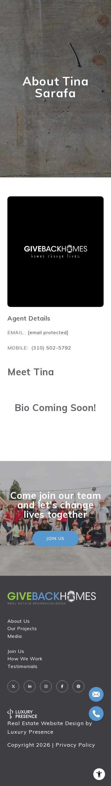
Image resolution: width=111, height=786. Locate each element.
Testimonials (22, 666)
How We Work (25, 659)
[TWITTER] (13, 686)
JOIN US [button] (55, 538)
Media (14, 636)
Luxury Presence (30, 731)
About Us (18, 621)
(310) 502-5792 (51, 348)
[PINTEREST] (78, 686)
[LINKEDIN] (30, 686)
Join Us (15, 651)
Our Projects (22, 628)
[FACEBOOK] (62, 686)
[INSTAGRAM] (46, 686)
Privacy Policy (75, 744)
